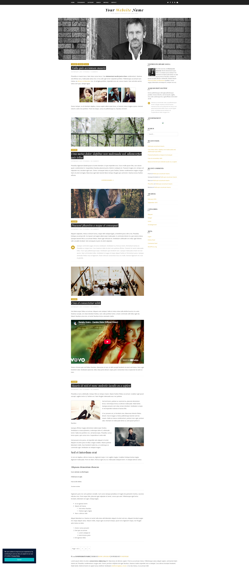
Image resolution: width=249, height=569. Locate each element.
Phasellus (151, 184)
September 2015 (152, 202)
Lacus (86, 64)
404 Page (105, 2)
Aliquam (74, 64)
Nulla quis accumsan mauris (88, 68)
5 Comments (94, 72)
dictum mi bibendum (84, 81)
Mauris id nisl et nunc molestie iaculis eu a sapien (101, 385)
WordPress (124, 556)
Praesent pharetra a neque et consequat (94, 225)
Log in (149, 236)
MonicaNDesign (104, 556)
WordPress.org (152, 247)
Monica (87, 72)
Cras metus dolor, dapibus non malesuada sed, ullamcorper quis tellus (106, 155)
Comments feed (152, 243)
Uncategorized (152, 224)
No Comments (95, 161)
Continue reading (107, 180)
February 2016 (152, 199)
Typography (81, 2)
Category (91, 2)
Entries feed (151, 240)
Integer (80, 64)
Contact (114, 2)
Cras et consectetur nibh (85, 303)
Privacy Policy (15, 556)
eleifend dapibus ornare (119, 566)
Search (98, 2)
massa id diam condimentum (156, 80)
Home (72, 2)
